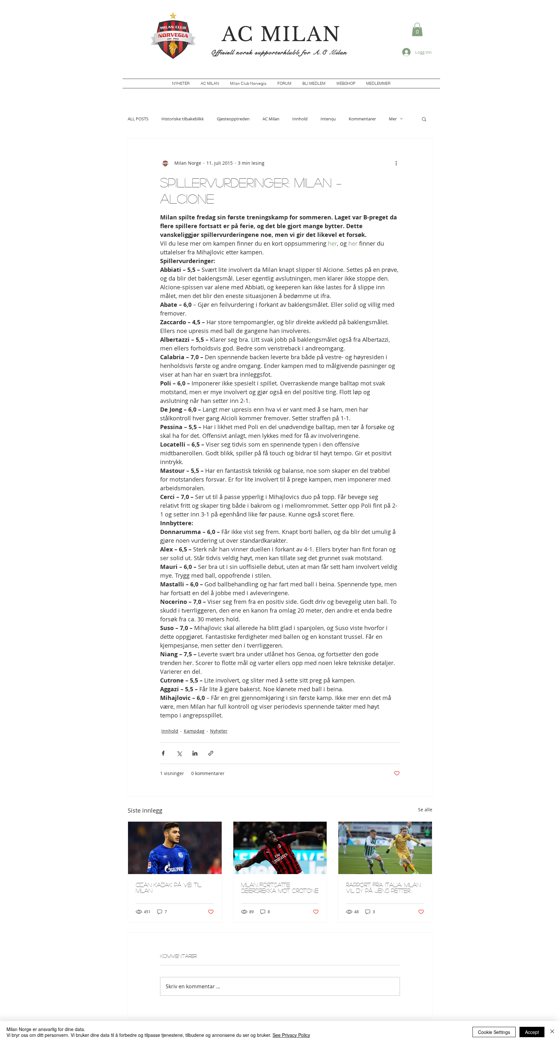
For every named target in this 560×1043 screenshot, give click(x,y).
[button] (417, 29)
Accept (532, 1032)
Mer (393, 119)
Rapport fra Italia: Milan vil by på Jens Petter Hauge (383, 887)
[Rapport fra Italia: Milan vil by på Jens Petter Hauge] (385, 848)
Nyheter (219, 731)
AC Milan (270, 119)
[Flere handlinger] (396, 163)
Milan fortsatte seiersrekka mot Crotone (280, 887)
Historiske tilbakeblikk (182, 119)
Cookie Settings (494, 1032)
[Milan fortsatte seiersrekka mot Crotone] (280, 848)
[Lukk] (552, 1032)
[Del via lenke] (211, 753)
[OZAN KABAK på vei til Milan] (175, 848)
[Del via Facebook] (163, 753)
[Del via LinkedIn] (195, 753)
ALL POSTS (138, 119)
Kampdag (194, 731)
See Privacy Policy (291, 1035)
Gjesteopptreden (233, 119)
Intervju (328, 119)
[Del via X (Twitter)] (179, 753)
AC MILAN (281, 34)
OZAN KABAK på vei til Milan (168, 887)
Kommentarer (362, 119)
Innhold (300, 119)
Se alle (425, 809)
